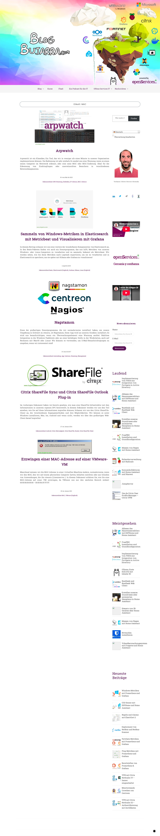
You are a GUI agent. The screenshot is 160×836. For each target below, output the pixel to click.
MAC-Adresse (82, 182)
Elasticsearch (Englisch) (60, 270)
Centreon (67, 356)
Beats (51, 270)
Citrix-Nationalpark (58, 431)
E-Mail (115, 338)
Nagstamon (64, 322)
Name (115, 329)
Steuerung (59, 182)
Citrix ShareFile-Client (86, 431)
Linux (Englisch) (85, 270)
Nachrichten (120, 89)
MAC (63, 495)
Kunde (77, 431)
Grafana (71, 270)
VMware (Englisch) (71, 495)
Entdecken (66, 182)
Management (82, 356)
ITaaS (60, 89)
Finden (134, 118)
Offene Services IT (102, 89)
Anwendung (57, 356)
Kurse (50, 89)
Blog (40, 89)
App (63, 356)
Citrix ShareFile (69, 431)
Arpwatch (64, 150)
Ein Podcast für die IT (78, 89)
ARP (54, 182)
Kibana (77, 270)
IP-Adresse (73, 182)
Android (48, 431)
